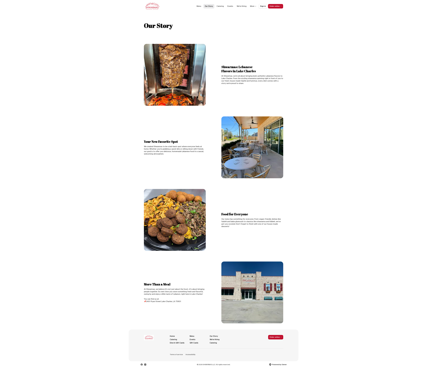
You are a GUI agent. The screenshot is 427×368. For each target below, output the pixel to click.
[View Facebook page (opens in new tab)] (141, 364)
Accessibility (190, 354)
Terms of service (176, 354)
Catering (220, 6)
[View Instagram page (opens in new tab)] (145, 364)
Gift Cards (194, 343)
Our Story (209, 6)
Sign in (263, 6)
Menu (199, 6)
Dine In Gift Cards (177, 343)
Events (230, 6)
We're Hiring (241, 6)
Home (172, 336)
